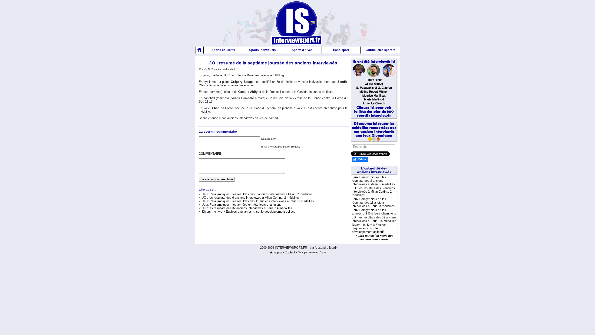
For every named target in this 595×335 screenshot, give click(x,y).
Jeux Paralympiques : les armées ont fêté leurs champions (241, 204)
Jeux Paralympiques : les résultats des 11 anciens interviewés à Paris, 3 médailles (258, 201)
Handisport (341, 50)
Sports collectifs (223, 50)
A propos (276, 252)
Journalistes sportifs (380, 50)
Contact (290, 252)
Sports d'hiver (302, 50)
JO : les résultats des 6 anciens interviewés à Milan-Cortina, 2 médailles (251, 197)
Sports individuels (262, 50)
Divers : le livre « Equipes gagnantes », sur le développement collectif (249, 211)
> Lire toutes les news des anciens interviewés (374, 237)
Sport (323, 252)
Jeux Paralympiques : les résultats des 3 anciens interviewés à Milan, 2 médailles (257, 194)
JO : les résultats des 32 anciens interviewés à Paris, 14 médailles (247, 208)
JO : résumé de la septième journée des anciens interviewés (273, 62)
